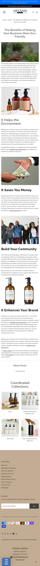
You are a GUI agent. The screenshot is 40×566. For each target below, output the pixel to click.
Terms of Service (6, 482)
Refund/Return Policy (8, 479)
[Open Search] (33, 12)
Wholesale (4, 487)
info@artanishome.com (20, 557)
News (10, 20)
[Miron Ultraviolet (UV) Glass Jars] (29, 427)
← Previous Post (19, 371)
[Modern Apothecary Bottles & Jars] (29, 400)
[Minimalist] (10, 427)
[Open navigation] (6, 12)
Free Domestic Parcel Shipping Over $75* (20, 6)
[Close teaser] (11, 557)
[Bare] (10, 400)
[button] (6, 562)
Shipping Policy (6, 476)
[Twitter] (8, 534)
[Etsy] (16, 534)
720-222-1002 (20, 559)
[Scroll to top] (36, 562)
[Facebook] (2, 534)
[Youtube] (13, 534)
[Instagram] (5, 534)
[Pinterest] (11, 534)
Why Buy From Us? (7, 473)
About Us (4, 465)
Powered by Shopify (30, 539)
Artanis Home (7, 350)
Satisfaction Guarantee (8, 468)
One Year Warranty (7, 471)
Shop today (9, 355)
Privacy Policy (5, 485)
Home (5, 20)
